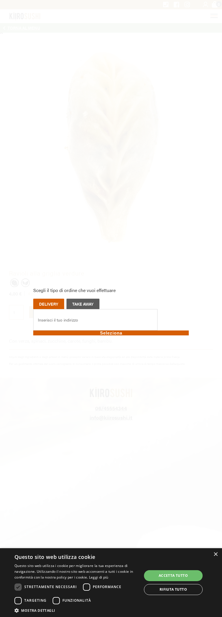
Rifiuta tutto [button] (173, 589)
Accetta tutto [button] (173, 575)
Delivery (48, 304)
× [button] (215, 554)
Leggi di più (98, 577)
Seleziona (111, 332)
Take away (83, 304)
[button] (76, 610)
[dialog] (111, 582)
